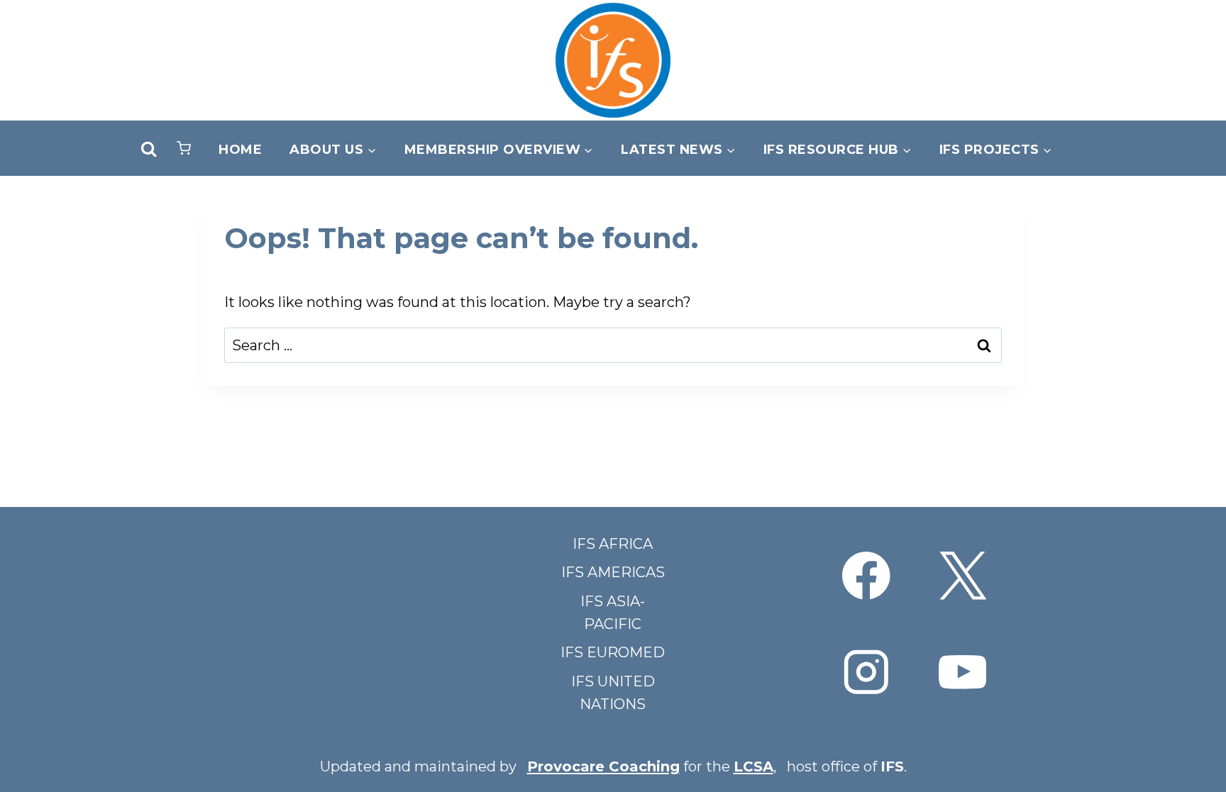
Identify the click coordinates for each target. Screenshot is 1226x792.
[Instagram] (867, 672)
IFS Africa (613, 543)
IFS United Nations (613, 693)
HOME (240, 149)
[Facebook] (867, 576)
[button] (184, 149)
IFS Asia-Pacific (612, 612)
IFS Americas (613, 572)
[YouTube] (962, 672)
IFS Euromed (612, 652)
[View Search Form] (148, 149)
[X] (962, 576)
